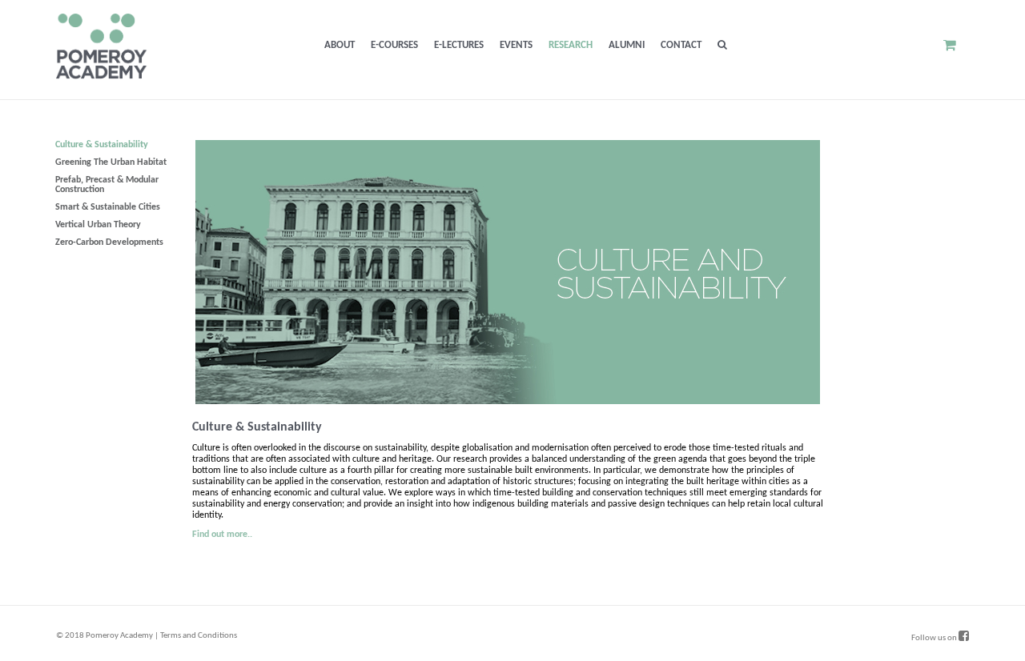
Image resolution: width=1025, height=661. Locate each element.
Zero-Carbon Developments (109, 242)
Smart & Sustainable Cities (107, 207)
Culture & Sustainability (101, 145)
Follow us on (935, 638)
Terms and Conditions (198, 635)
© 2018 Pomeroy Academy (104, 635)
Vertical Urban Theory (98, 225)
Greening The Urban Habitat (111, 162)
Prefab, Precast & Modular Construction (107, 184)
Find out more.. (222, 534)
